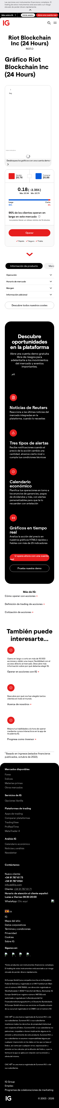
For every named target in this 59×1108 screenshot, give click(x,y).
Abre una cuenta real (47, 15)
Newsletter (11, 852)
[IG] (6, 23)
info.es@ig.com (13, 884)
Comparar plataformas (17, 817)
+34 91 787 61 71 (23, 888)
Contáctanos (12, 864)
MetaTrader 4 (12, 830)
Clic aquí (23, 901)
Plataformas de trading (18, 808)
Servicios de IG (13, 795)
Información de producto (24, 265)
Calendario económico (17, 843)
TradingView (12, 822)
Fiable (40, 241)
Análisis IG (10, 838)
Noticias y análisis (14, 848)
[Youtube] (21, 954)
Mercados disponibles (17, 769)
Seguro (31, 241)
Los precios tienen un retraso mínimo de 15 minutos (29, 220)
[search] (49, 23)
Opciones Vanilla (14, 800)
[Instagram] (14, 954)
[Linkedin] (28, 954)
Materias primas (14, 783)
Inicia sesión (28, 15)
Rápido (21, 241)
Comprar (46, 175)
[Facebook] (6, 954)
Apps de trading (14, 813)
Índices (9, 778)
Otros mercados (14, 787)
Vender (19, 175)
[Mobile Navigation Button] (55, 23)
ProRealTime (12, 826)
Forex (8, 774)
